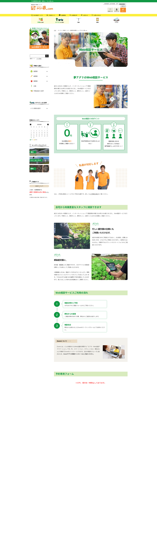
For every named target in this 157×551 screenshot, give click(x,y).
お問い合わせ (97, 15)
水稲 (35, 86)
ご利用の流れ (94, 194)
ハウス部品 (38, 58)
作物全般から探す (39, 91)
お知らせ (85, 15)
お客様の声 (74, 15)
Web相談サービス (38, 15)
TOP (55, 30)
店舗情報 (63, 15)
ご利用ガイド (51, 15)
